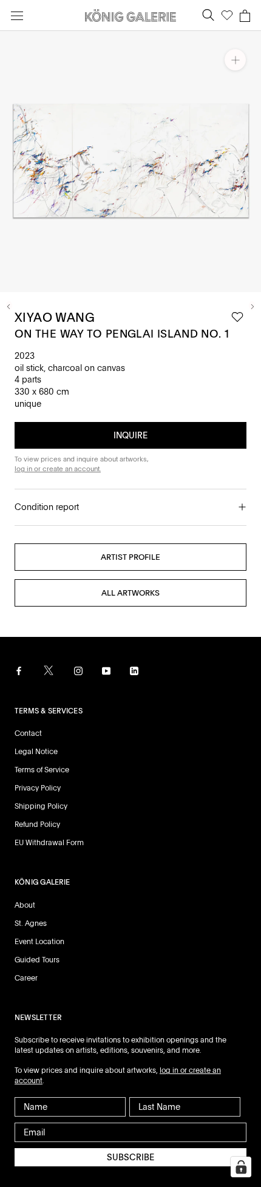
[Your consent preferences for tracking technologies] (241, 1167)
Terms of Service (42, 770)
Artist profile (130, 557)
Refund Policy (37, 824)
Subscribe (130, 1157)
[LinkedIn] (134, 671)
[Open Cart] (245, 16)
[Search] (208, 15)
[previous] (9, 305)
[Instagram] (78, 671)
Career (26, 978)
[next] (252, 305)
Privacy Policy (38, 788)
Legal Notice (36, 751)
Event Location (39, 941)
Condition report (47, 507)
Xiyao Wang (55, 317)
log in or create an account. (58, 468)
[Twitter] (48, 670)
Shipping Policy (41, 806)
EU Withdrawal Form (49, 842)
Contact (28, 733)
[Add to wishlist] (237, 317)
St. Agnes (31, 923)
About (25, 905)
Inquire (130, 435)
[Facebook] (19, 671)
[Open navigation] (17, 15)
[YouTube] (106, 671)
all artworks (130, 592)
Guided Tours (37, 960)
